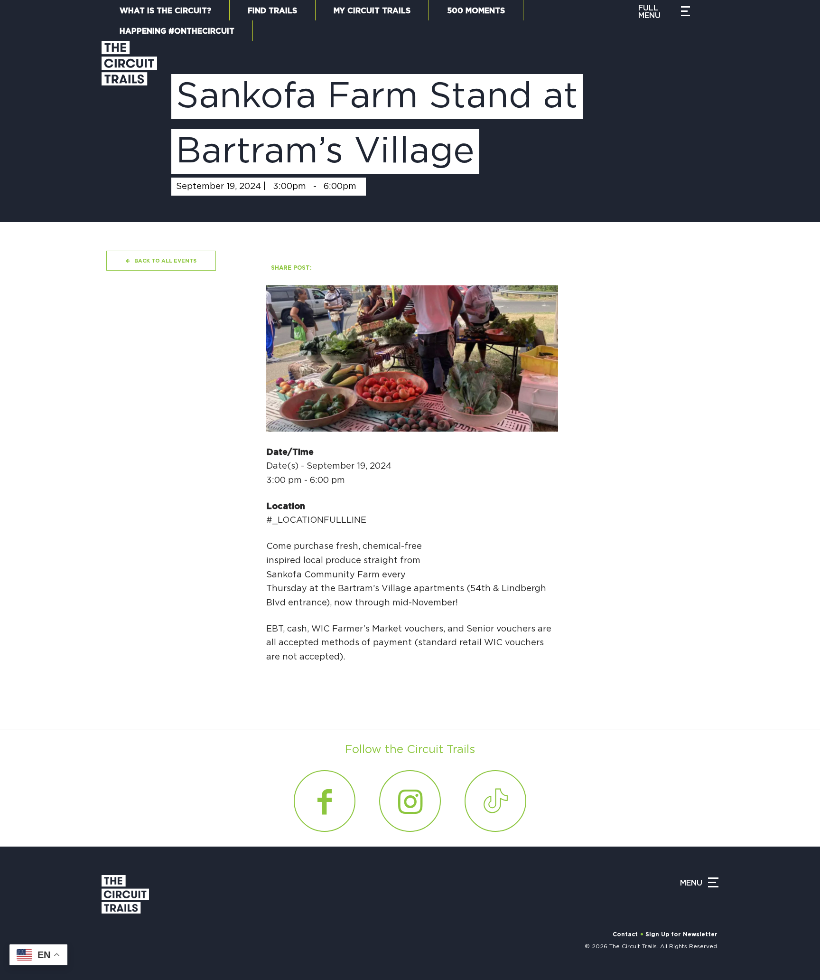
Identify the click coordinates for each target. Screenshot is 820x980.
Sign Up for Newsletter (681, 934)
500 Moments (476, 11)
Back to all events (165, 261)
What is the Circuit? (165, 11)
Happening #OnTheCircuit (177, 31)
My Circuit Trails (372, 11)
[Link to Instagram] (410, 801)
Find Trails (272, 11)
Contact (625, 934)
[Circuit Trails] (129, 122)
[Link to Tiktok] (495, 801)
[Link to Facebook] (324, 801)
